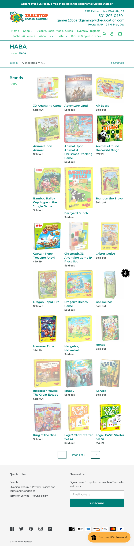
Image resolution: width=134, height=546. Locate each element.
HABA (13, 83)
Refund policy (40, 495)
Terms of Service (19, 495)
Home (13, 53)
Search (14, 482)
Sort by (14, 63)
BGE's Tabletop (25, 541)
